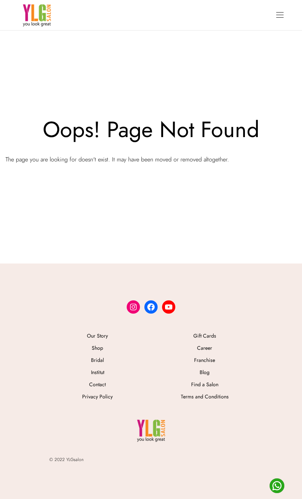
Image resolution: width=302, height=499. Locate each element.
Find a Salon (204, 384)
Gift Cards (204, 335)
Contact (97, 384)
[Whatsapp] (277, 485)
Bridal (97, 360)
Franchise (204, 360)
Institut (97, 372)
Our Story (97, 335)
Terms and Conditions (205, 396)
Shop (97, 348)
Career (204, 348)
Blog (205, 372)
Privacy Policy (97, 396)
